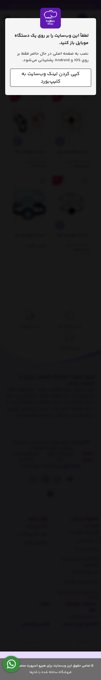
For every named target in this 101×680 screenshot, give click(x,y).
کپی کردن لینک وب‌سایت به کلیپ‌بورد (50, 77)
